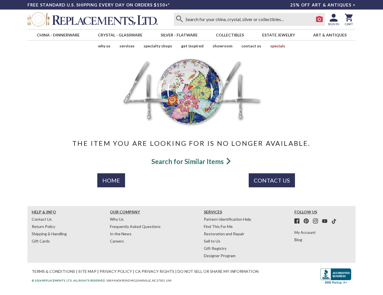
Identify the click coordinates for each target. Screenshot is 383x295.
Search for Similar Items (188, 161)
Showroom (222, 45)
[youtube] (326, 221)
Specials (277, 45)
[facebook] (298, 221)
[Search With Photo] (319, 19)
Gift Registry (215, 248)
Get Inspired (192, 45)
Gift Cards (41, 241)
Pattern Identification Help (227, 219)
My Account (305, 232)
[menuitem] (58, 35)
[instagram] (317, 221)
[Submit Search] (179, 19)
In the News (120, 233)
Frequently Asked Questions (135, 226)
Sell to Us (212, 241)
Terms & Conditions (53, 271)
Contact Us (251, 45)
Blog (298, 239)
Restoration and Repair (224, 233)
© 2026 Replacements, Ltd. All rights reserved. (69, 280)
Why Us (117, 219)
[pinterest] (308, 221)
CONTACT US (272, 180)
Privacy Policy (116, 271)
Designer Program (220, 255)
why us (104, 45)
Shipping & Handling (49, 233)
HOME (111, 180)
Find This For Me (218, 226)
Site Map (87, 271)
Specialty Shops (158, 45)
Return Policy (43, 226)
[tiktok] (333, 221)
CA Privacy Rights (154, 271)
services (127, 45)
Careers (117, 241)
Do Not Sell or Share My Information (218, 271)
